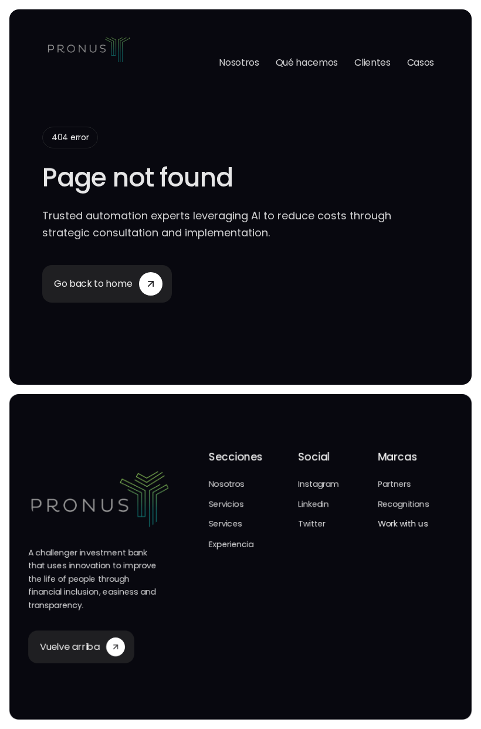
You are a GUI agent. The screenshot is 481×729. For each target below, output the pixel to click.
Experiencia (231, 544)
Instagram (318, 484)
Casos (420, 62)
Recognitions (403, 504)
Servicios (226, 504)
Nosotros (239, 62)
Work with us (403, 524)
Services (225, 524)
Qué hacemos (307, 62)
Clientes (372, 62)
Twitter (312, 524)
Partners (394, 484)
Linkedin (313, 504)
